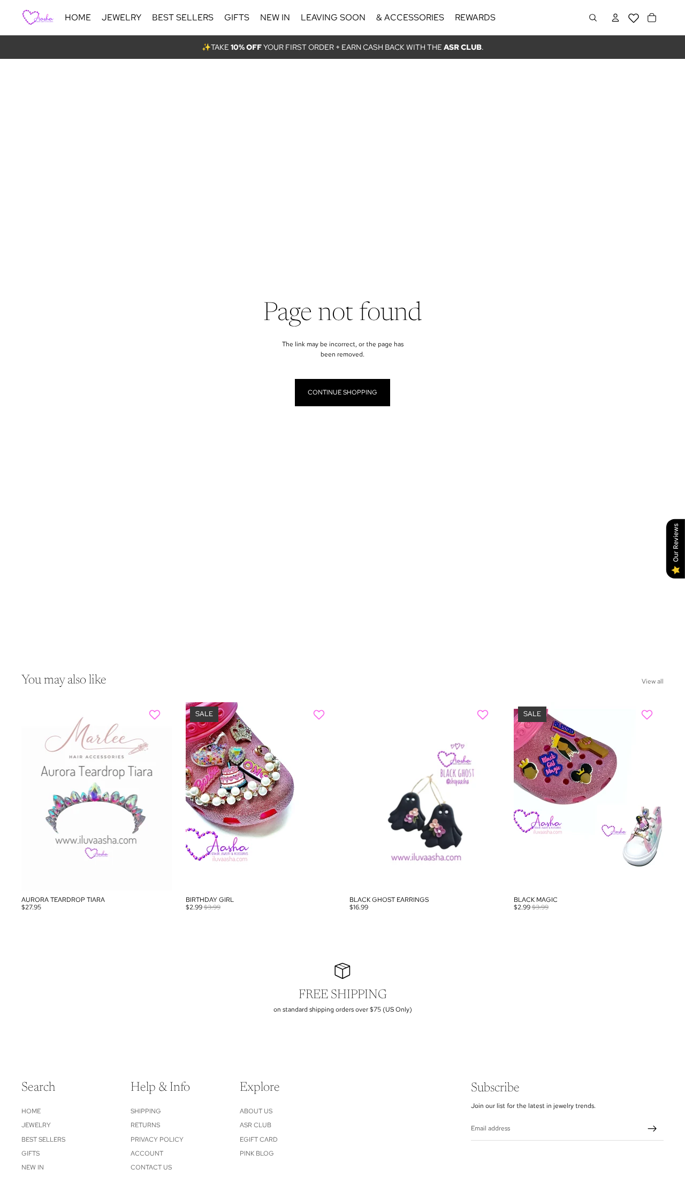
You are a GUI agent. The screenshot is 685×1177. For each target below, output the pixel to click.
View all (653, 681)
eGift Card (259, 1139)
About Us (256, 1111)
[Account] (615, 17)
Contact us (151, 1167)
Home (31, 1111)
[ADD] (155, 874)
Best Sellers (43, 1139)
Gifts (30, 1153)
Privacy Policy (157, 1139)
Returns (145, 1125)
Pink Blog (257, 1153)
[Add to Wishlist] (156, 715)
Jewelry (36, 1125)
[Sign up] (652, 1129)
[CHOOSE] (319, 874)
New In (32, 1167)
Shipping (146, 1111)
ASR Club (255, 1125)
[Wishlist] (633, 16)
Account (147, 1153)
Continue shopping (342, 392)
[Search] (593, 17)
